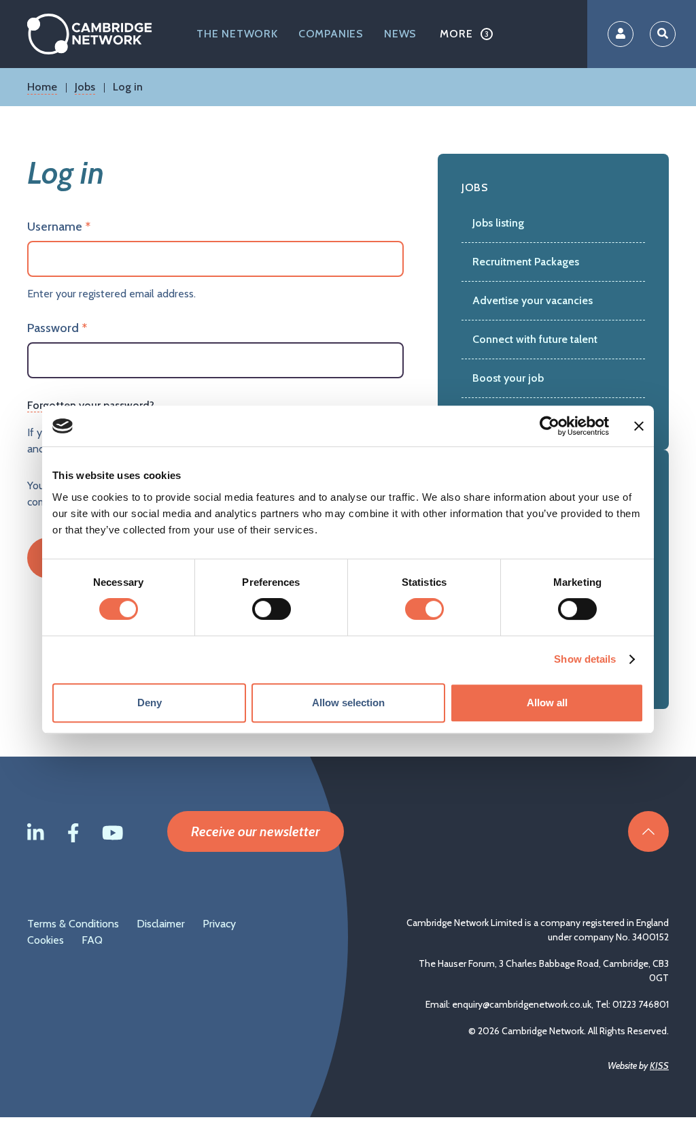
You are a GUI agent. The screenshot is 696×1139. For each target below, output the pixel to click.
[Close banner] (639, 426)
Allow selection (348, 702)
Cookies (45, 940)
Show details (585, 659)
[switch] (271, 609)
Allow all (547, 702)
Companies (331, 33)
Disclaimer (161, 923)
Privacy (219, 923)
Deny (149, 702)
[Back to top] (648, 831)
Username (54, 226)
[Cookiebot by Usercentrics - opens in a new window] (549, 426)
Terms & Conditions (73, 923)
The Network (237, 33)
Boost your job (508, 378)
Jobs (85, 86)
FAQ (92, 940)
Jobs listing (498, 222)
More (456, 33)
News (400, 33)
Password (53, 327)
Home (42, 86)
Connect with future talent (534, 339)
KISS (659, 1065)
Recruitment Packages (525, 261)
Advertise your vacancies (532, 300)
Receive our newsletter (255, 831)
